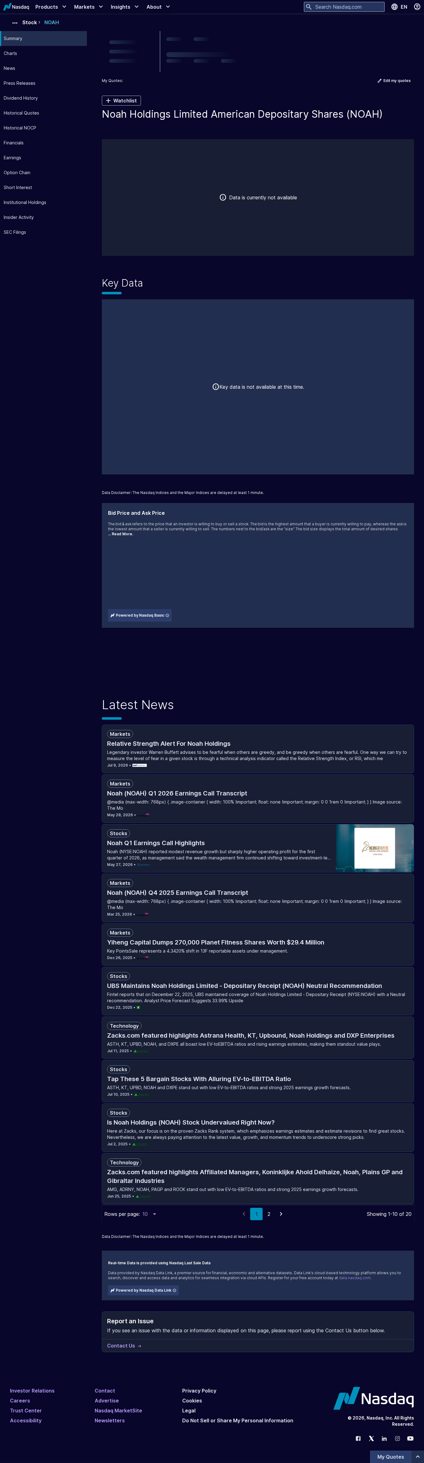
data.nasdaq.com (355, 1277)
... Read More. (120, 534)
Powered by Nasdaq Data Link (143, 1290)
